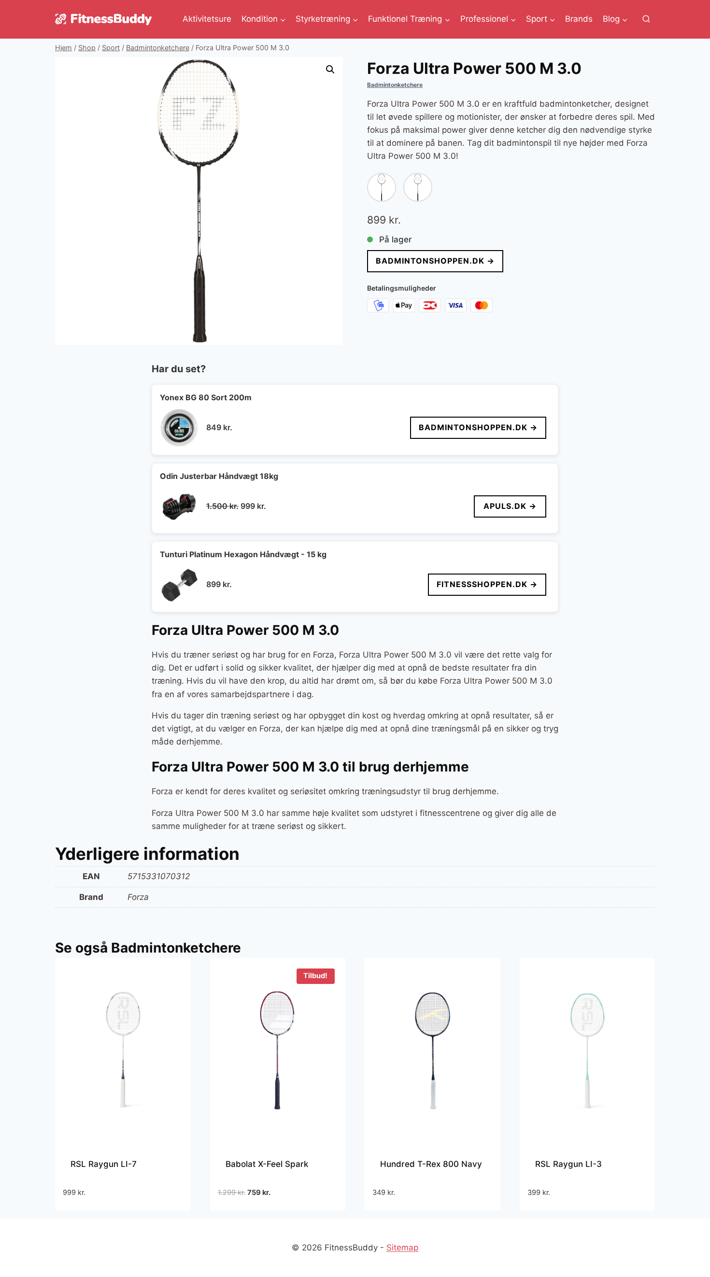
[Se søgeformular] (646, 19)
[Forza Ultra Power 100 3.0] (381, 187)
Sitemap (402, 1247)
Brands (579, 19)
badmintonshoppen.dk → (435, 261)
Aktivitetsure (207, 19)
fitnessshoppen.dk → (487, 584)
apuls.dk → (510, 506)
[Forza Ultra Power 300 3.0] (417, 187)
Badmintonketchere (395, 84)
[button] (330, 69)
